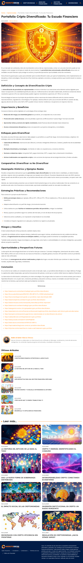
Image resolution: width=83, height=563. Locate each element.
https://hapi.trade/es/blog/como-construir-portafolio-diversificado (25, 325)
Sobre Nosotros (6, 550)
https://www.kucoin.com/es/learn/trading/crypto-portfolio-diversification (27, 291)
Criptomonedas (11, 13)
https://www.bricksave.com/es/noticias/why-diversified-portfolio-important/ (27, 302)
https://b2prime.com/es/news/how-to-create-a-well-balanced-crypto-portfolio (28, 328)
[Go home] (10, 3)
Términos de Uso (34, 550)
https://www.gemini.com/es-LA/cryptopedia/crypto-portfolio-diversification (27, 308)
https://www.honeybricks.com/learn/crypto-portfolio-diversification (25, 300)
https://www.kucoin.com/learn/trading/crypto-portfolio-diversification (26, 305)
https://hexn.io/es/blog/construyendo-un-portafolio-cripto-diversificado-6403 (28, 297)
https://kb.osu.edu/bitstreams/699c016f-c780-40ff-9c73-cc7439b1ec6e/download (29, 294)
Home (3, 13)
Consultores (15, 550)
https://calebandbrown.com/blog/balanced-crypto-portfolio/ (23, 317)
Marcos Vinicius (13, 21)
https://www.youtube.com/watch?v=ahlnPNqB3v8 (19, 320)
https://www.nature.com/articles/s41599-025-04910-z (21, 322)
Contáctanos (24, 550)
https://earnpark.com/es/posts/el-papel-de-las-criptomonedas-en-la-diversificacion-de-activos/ (33, 314)
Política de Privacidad (9, 553)
